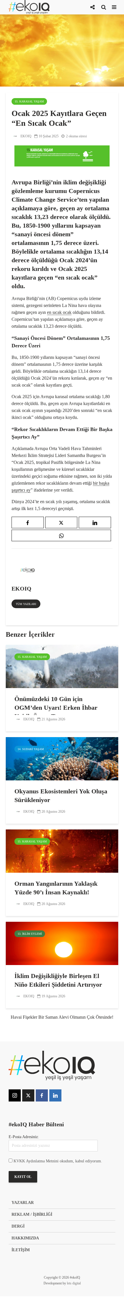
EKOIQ (25, 136)
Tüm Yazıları (26, 604)
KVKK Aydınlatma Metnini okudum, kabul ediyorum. (58, 1161)
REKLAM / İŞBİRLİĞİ (32, 1214)
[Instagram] (15, 1095)
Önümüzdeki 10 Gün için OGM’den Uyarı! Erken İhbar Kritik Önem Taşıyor (55, 707)
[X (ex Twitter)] (28, 1095)
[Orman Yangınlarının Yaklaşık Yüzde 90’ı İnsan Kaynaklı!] (62, 850)
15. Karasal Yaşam (29, 101)
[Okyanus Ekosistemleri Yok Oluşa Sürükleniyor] (62, 758)
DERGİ (18, 1226)
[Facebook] (42, 1095)
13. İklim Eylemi (30, 933)
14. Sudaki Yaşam (31, 749)
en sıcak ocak (59, 312)
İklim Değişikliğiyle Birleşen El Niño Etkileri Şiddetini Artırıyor (58, 980)
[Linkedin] (55, 1095)
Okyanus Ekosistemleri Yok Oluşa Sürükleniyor (60, 795)
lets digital (74, 1283)
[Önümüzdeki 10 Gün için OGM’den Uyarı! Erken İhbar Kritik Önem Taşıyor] (62, 666)
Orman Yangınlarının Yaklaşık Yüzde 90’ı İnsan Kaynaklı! (55, 888)
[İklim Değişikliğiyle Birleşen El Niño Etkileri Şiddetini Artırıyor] (62, 943)
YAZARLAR (23, 1202)
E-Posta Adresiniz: (24, 1137)
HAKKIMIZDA (25, 1238)
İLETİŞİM (21, 1250)
